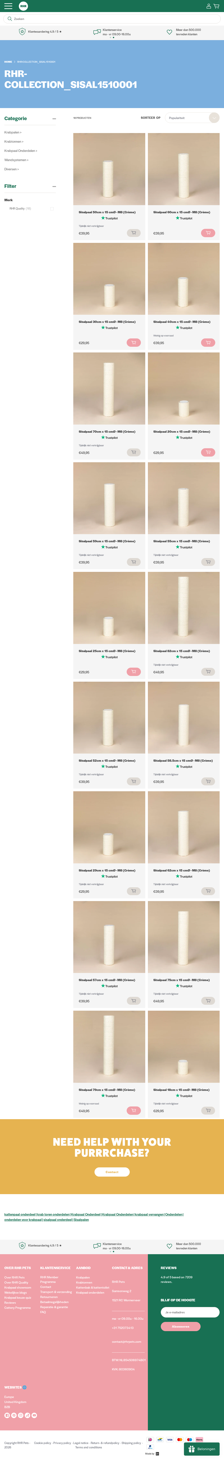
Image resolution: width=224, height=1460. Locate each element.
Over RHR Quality (16, 1282)
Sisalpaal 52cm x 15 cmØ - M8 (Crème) (107, 760)
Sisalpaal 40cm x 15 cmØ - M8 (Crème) (181, 321)
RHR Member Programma (49, 1279)
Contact (45, 1286)
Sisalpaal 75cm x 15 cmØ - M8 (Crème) (181, 980)
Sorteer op (151, 118)
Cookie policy (42, 1443)
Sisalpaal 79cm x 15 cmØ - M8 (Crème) (107, 1089)
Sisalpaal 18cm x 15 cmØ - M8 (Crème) (181, 1089)
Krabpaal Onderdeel (85, 1214)
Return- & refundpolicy (105, 1443)
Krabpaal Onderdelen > (20, 150)
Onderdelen (173, 1214)
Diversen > (11, 169)
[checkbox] (33, 208)
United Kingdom (15, 1402)
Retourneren (49, 1297)
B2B (7, 1407)
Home (8, 61)
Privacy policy (62, 1443)
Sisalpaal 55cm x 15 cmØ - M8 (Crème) (181, 541)
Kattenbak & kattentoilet (92, 1287)
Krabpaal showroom (17, 1287)
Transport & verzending (56, 1291)
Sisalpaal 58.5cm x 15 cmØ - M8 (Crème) (183, 760)
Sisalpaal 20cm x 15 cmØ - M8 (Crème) (181, 431)
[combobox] (192, 117)
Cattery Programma (17, 1307)
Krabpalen (83, 1277)
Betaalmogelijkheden (54, 1302)
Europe (9, 1396)
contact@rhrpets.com (126, 1341)
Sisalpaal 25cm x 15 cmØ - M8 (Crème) (107, 651)
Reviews (10, 1302)
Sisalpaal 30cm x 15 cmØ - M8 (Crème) (107, 321)
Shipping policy (131, 1443)
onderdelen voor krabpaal (23, 1219)
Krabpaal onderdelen (90, 1292)
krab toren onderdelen (53, 1214)
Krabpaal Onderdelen (117, 1214)
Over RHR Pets (14, 1277)
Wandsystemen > (16, 159)
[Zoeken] (10, 19)
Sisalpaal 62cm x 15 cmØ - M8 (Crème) (181, 870)
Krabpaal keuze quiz (17, 1297)
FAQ (43, 1312)
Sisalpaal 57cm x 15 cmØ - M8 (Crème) (107, 980)
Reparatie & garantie (54, 1307)
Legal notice (80, 1443)
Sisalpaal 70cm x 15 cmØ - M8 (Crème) (107, 431)
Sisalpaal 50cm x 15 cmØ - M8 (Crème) (107, 212)
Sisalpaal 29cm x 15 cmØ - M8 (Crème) (107, 870)
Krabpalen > (12, 132)
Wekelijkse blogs (15, 1292)
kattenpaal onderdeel (19, 1214)
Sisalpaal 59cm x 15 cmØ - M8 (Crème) (107, 541)
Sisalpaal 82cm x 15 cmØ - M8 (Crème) (181, 651)
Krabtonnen (84, 1282)
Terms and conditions (88, 1447)
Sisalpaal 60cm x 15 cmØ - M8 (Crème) (181, 212)
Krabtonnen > (13, 141)
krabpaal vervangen (149, 1214)
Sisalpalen (81, 1219)
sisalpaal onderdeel (58, 1219)
